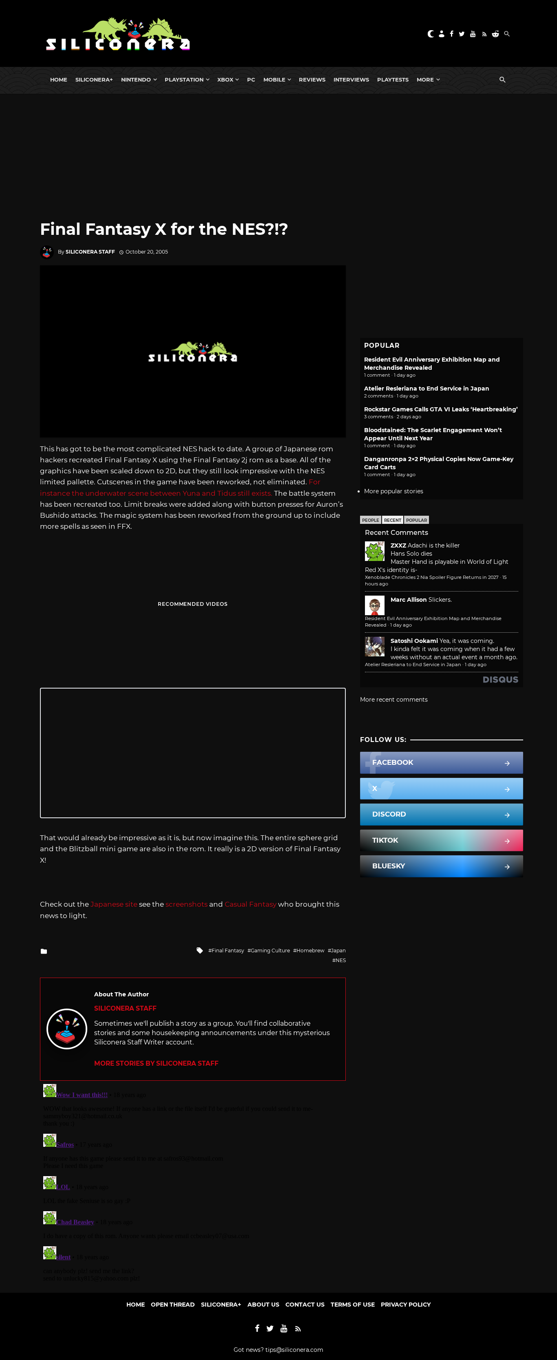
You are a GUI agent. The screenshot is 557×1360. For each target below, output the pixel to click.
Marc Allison (409, 599)
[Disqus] (193, 1183)
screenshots (187, 904)
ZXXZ (398, 545)
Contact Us (305, 1304)
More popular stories (393, 491)
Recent (392, 520)
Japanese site (114, 904)
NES (341, 960)
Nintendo (136, 79)
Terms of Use (353, 1304)
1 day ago (401, 625)
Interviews (351, 79)
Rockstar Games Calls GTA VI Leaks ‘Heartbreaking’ (441, 409)
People (370, 520)
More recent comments (394, 699)
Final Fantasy (228, 950)
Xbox (225, 79)
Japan (338, 950)
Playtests (393, 79)
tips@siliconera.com (294, 1349)
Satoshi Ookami (414, 641)
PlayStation (184, 79)
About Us (263, 1304)
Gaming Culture (270, 950)
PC (251, 79)
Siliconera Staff (90, 252)
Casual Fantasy (250, 904)
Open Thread (173, 1304)
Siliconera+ (94, 79)
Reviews (312, 79)
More (425, 79)
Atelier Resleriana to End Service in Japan (426, 388)
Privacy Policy (406, 1304)
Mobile (274, 79)
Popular (416, 520)
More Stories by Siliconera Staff (156, 1063)
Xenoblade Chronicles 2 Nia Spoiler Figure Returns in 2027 (432, 577)
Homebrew (310, 950)
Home (58, 79)
